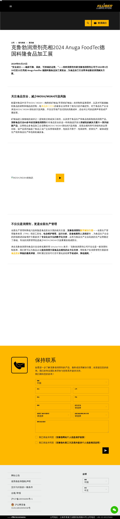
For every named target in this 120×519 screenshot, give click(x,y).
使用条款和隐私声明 (21, 481)
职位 (38, 397)
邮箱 (38, 405)
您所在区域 (78, 405)
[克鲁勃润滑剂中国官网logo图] (104, 6)
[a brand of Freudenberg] (17, 517)
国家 (38, 380)
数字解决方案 (86, 230)
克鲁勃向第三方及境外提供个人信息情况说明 (77, 442)
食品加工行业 (47, 106)
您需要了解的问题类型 (43, 413)
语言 (85, 488)
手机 (76, 397)
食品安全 (15, 253)
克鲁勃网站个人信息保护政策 (70, 437)
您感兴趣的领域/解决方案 (82, 413)
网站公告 (15, 475)
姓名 (38, 389)
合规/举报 (16, 493)
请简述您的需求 (41, 421)
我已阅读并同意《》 (62, 437)
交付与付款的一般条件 (22, 487)
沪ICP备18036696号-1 (22, 499)
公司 (76, 389)
